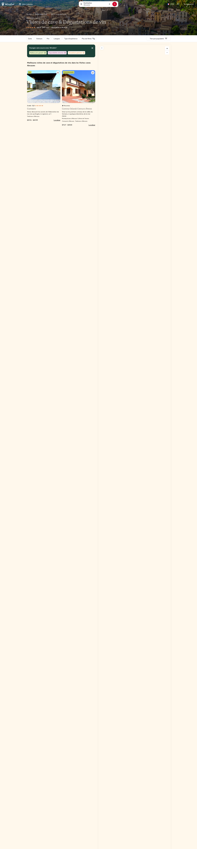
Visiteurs (39, 39)
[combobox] (97, 4)
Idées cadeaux (27, 4)
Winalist (29, 14)
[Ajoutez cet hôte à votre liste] (58, 72)
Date (30, 39)
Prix (48, 39)
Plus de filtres (87, 39)
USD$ (172, 4)
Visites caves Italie (41, 14)
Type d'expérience (70, 39)
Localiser (57, 120)
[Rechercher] (114, 4)
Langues (57, 39)
